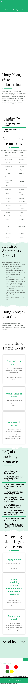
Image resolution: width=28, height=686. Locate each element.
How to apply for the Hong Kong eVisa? (13, 493)
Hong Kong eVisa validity (12, 125)
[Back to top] (25, 659)
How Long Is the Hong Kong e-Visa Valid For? (14, 519)
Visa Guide (5, 110)
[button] (14, 119)
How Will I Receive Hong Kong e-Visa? (12, 506)
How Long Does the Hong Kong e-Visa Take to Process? (14, 499)
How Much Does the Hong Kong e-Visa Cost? (13, 479)
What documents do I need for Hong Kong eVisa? (14, 486)
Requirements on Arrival (12, 130)
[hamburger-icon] (15, 6)
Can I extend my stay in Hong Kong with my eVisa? (14, 526)
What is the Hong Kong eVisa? (12, 472)
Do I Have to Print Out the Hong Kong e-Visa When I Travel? (14, 513)
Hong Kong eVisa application (12, 119)
